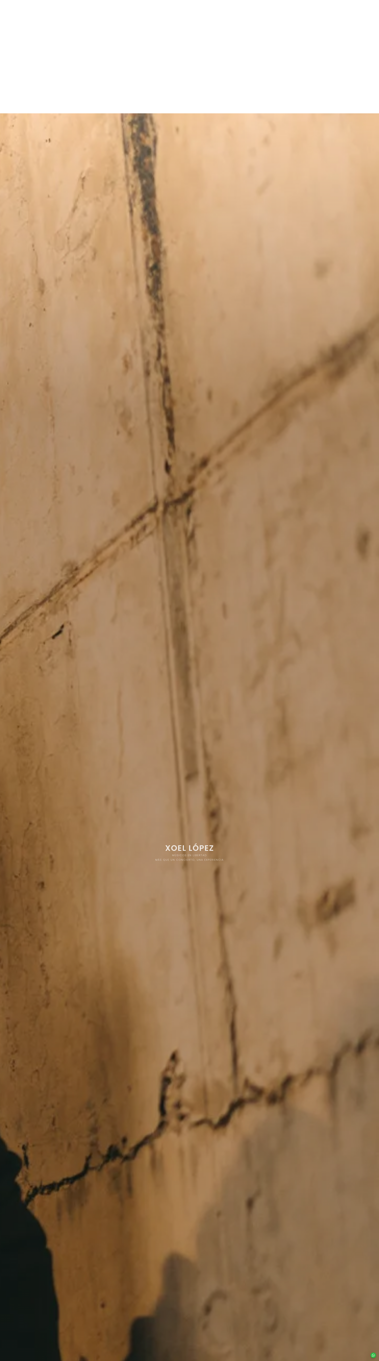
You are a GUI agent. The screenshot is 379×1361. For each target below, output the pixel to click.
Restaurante (156, 68)
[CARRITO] (252, 68)
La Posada (146, 68)
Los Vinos (129, 68)
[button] (259, 68)
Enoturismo (138, 68)
